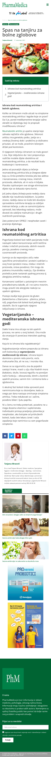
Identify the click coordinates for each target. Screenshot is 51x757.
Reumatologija (14, 24)
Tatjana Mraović (12, 463)
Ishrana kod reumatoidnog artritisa (24, 88)
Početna (4, 20)
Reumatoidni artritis (12, 131)
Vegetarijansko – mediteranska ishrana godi (26, 95)
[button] (47, 5)
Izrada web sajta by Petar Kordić (12, 755)
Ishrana (5, 24)
